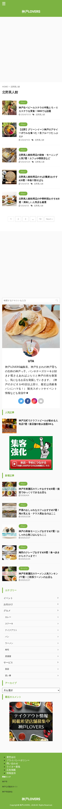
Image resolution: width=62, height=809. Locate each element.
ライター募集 (13, 766)
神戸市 (4, 781)
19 (40, 219)
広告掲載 (11, 769)
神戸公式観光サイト (10, 786)
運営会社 (11, 757)
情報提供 (11, 773)
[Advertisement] (31, 49)
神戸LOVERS (31, 11)
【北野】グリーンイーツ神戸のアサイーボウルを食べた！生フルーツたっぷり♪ (38, 133)
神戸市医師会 (7, 792)
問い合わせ (12, 763)
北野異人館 (40, 114)
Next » (49, 219)
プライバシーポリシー (18, 760)
